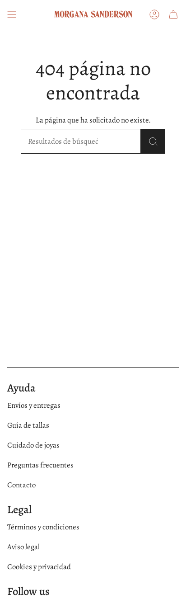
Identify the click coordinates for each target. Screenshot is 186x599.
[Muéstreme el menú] (12, 14)
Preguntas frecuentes (40, 465)
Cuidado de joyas (33, 445)
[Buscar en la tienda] (153, 141)
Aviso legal (23, 547)
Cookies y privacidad (39, 566)
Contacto (21, 485)
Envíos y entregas (33, 405)
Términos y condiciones (43, 527)
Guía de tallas (28, 425)
